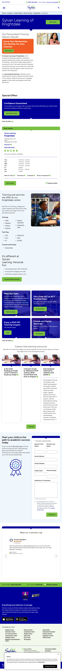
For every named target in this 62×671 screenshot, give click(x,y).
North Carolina (27, 13)
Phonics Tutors (28, 630)
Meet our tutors (10, 312)
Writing (7, 226)
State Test (20, 235)
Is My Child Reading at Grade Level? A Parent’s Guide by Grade (11, 372)
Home (4, 13)
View (7, 332)
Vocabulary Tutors (29, 631)
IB (6, 240)
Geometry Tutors (10, 631)
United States (18, 13)
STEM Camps (47, 637)
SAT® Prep (27, 635)
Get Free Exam (40, 309)
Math (7, 220)
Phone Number (52, 472)
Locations (10, 13)
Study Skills (9, 248)
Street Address (39, 463)
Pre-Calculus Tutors (11, 633)
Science (7, 228)
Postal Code (39, 471)
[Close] (58, 654)
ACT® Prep (27, 637)
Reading (8, 223)
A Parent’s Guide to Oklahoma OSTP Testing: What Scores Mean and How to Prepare (31, 373)
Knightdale (37, 13)
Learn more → (9, 50)
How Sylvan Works (50, 649)
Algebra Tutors (9, 630)
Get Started (39, 333)
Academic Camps (48, 635)
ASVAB (19, 240)
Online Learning (47, 633)
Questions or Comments (42, 480)
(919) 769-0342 (9, 147)
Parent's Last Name (51, 446)
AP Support (27, 639)
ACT (6, 238)
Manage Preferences (50, 666)
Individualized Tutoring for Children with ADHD (48, 372)
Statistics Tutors (10, 637)
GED (18, 238)
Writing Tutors (28, 633)
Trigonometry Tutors (11, 635)
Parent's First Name (38, 446)
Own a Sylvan (6, 2)
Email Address (39, 456)
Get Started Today (11, 113)
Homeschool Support (49, 631)
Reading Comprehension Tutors (12, 640)
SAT (6, 235)
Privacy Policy (41, 662)
